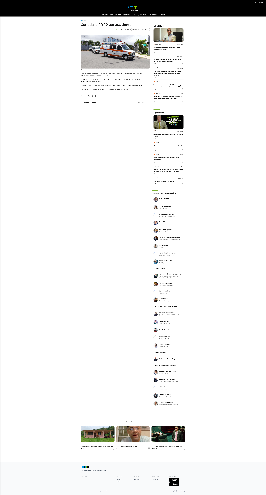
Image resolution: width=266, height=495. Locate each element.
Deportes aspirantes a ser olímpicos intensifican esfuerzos (165, 446)
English (118, 481)
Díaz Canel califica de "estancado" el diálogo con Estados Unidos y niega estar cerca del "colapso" (167, 73)
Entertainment (142, 14)
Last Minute (104, 14)
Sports (133, 14)
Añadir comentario (141, 102)
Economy (118, 14)
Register (261, 2)
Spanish (118, 479)
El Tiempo (162, 14)
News (111, 14)
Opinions (126, 14)
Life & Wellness (153, 14)
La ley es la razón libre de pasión (164, 181)
